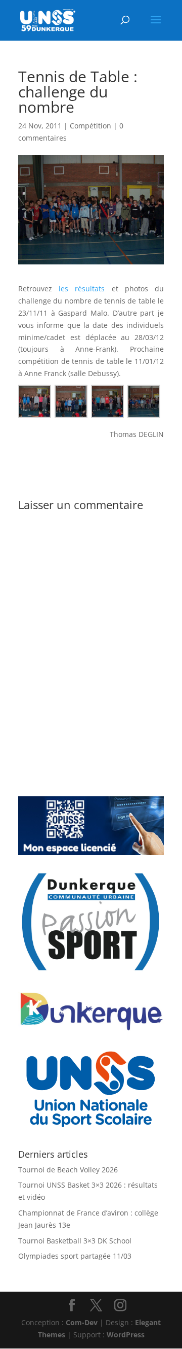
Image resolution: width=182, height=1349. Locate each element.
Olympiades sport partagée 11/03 (74, 1256)
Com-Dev (82, 1322)
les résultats (82, 288)
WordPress (126, 1334)
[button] (36, 401)
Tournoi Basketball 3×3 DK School (74, 1240)
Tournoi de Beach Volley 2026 (68, 1169)
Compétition (90, 125)
